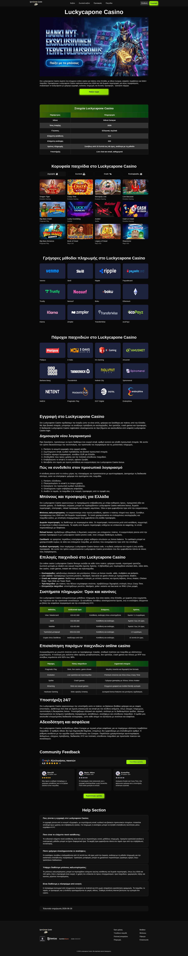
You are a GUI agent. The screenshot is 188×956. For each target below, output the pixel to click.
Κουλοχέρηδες (133, 174)
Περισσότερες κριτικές (94, 796)
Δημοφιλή (51, 174)
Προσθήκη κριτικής (136, 762)
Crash (106, 174)
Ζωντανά (78, 174)
